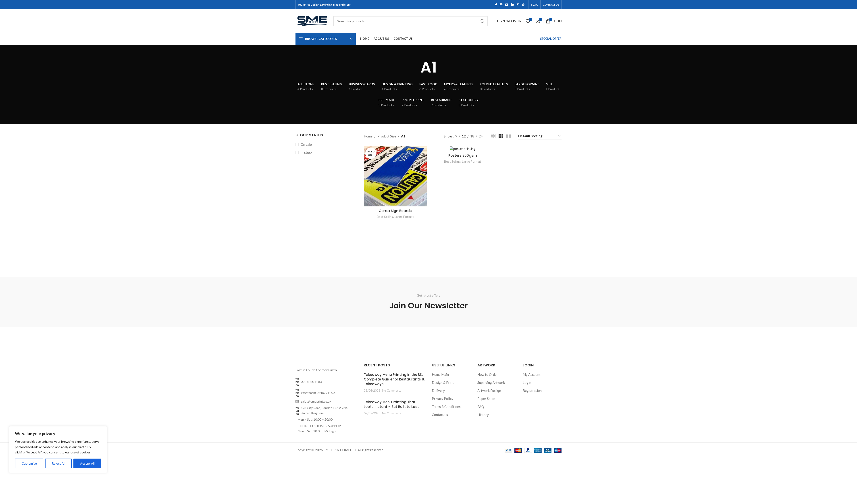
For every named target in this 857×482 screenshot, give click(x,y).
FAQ (480, 407)
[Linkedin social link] (512, 5)
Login (527, 382)
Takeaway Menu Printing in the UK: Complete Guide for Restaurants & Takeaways (394, 379)
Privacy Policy (442, 399)
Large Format (404, 216)
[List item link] (326, 381)
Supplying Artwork (491, 382)
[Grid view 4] (508, 136)
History (483, 415)
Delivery (438, 391)
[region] (58, 449)
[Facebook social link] (496, 5)
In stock (306, 152)
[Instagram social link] (501, 5)
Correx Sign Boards (395, 210)
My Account (532, 374)
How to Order (487, 374)
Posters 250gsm (462, 155)
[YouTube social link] (507, 5)
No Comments (391, 390)
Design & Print (443, 382)
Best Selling (385, 216)
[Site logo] (312, 21)
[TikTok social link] (523, 5)
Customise (29, 463)
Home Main (440, 374)
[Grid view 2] (493, 136)
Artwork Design (489, 391)
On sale (306, 144)
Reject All (58, 463)
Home (368, 136)
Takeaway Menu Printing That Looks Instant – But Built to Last (391, 404)
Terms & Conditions (446, 407)
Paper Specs (486, 399)
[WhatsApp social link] (518, 5)
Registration (532, 391)
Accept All (87, 463)
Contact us (440, 415)
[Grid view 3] (501, 136)
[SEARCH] (483, 21)
